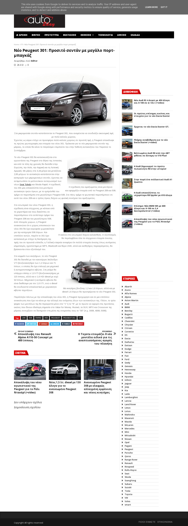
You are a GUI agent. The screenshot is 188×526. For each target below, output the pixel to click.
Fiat (127, 355)
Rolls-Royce (130, 470)
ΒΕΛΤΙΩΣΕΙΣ (69, 34)
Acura (128, 290)
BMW (127, 307)
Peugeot (55, 318)
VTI (22, 44)
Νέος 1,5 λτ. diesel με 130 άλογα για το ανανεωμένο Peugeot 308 (65, 387)
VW (126, 497)
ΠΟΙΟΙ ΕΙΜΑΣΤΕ (147, 521)
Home (16, 44)
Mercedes (129, 428)
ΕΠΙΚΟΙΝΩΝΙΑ (164, 521)
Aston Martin (131, 300)
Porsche (129, 452)
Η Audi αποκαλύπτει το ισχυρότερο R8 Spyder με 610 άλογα (153, 194)
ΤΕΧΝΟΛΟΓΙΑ (105, 34)
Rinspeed (129, 466)
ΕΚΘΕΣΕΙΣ (86, 34)
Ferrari (128, 352)
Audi (127, 303)
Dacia (127, 338)
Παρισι (38, 318)
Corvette (129, 331)
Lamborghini (131, 397)
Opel (127, 442)
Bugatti (129, 314)
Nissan (128, 439)
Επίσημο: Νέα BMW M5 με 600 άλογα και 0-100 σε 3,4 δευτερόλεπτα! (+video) (149, 208)
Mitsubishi (130, 435)
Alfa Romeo (131, 293)
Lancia (128, 400)
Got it (164, 7)
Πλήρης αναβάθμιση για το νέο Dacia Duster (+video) (151, 141)
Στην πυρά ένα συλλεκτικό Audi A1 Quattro (153, 180)
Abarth (128, 286)
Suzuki (128, 487)
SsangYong (130, 480)
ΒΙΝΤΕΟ (36, 34)
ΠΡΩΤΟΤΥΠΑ (52, 34)
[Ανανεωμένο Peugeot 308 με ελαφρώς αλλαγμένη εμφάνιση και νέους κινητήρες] (100, 369)
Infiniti (128, 380)
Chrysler (129, 324)
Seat (127, 473)
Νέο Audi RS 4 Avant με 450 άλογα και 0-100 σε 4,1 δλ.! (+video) (152, 101)
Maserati (129, 418)
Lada (127, 394)
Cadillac (129, 317)
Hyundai (129, 376)
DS (126, 335)
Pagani (128, 445)
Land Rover (130, 404)
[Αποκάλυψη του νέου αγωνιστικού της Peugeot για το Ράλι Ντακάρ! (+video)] (30, 369)
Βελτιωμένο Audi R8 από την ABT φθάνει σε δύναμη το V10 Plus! (152, 154)
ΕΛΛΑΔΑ (135, 34)
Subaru (128, 484)
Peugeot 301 (69, 318)
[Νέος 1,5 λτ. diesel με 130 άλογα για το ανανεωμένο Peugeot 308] (65, 369)
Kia (126, 390)
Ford (127, 359)
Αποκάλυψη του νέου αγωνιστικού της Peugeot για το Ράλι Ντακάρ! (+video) (28, 387)
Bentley (128, 310)
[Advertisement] (120, 19)
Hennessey (130, 369)
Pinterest (79, 324)
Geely (127, 362)
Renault (129, 463)
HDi (46, 318)
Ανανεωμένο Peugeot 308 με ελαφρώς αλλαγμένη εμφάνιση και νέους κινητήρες (98, 387)
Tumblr (67, 324)
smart (128, 504)
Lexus (127, 407)
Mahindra (130, 414)
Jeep (127, 386)
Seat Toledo (25, 184)
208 (23, 318)
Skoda (128, 477)
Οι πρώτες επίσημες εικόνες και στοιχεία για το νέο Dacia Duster (152, 114)
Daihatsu (129, 342)
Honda (128, 373)
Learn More (151, 7)
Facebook (20, 324)
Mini (127, 432)
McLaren (129, 425)
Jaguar (128, 383)
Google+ (44, 324)
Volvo (127, 501)
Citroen (128, 328)
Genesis (128, 366)
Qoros (128, 456)
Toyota (128, 494)
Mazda (128, 421)
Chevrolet (130, 321)
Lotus (127, 411)
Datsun (128, 345)
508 (30, 318)
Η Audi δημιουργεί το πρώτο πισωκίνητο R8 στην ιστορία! (150, 167)
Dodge (128, 348)
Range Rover (131, 459)
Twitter (32, 324)
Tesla (127, 490)
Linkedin (56, 324)
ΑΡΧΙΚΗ (23, 34)
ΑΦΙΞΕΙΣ (121, 34)
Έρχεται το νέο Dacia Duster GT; (151, 127)
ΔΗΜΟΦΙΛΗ (130, 91)
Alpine (128, 297)
